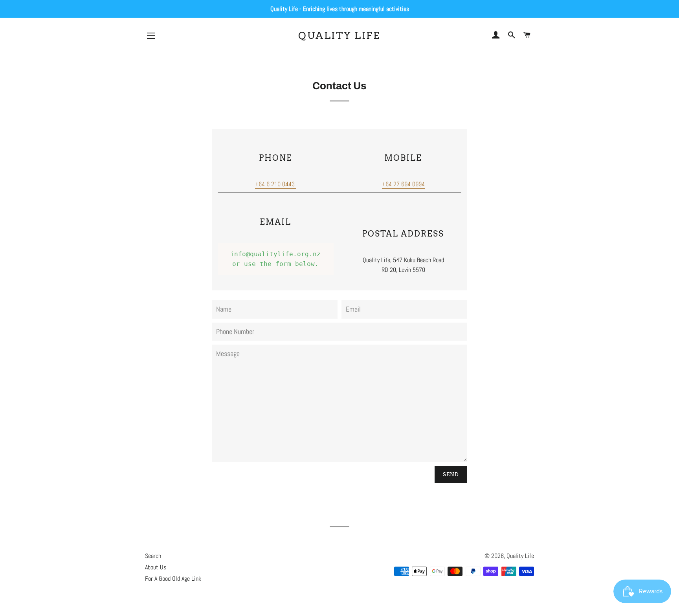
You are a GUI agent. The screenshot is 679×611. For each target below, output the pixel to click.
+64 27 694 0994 (403, 184)
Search (153, 556)
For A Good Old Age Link (173, 578)
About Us (155, 567)
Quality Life (339, 35)
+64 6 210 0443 (275, 184)
